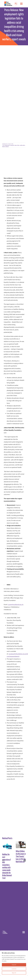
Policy (18, 145)
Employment (7, 145)
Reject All (14, 972)
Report (3, 146)
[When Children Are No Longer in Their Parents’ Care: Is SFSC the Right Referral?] (21, 844)
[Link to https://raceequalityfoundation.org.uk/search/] (15, 3)
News (16, 145)
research (7, 146)
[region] (14, 963)
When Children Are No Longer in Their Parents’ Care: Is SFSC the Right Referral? (19, 845)
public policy (22, 145)
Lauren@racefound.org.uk (15, 604)
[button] (3, 860)
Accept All (14, 964)
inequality (12, 145)
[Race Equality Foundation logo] (8, 3)
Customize (14, 968)
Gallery (8, 846)
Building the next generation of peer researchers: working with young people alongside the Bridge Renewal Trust (6, 846)
